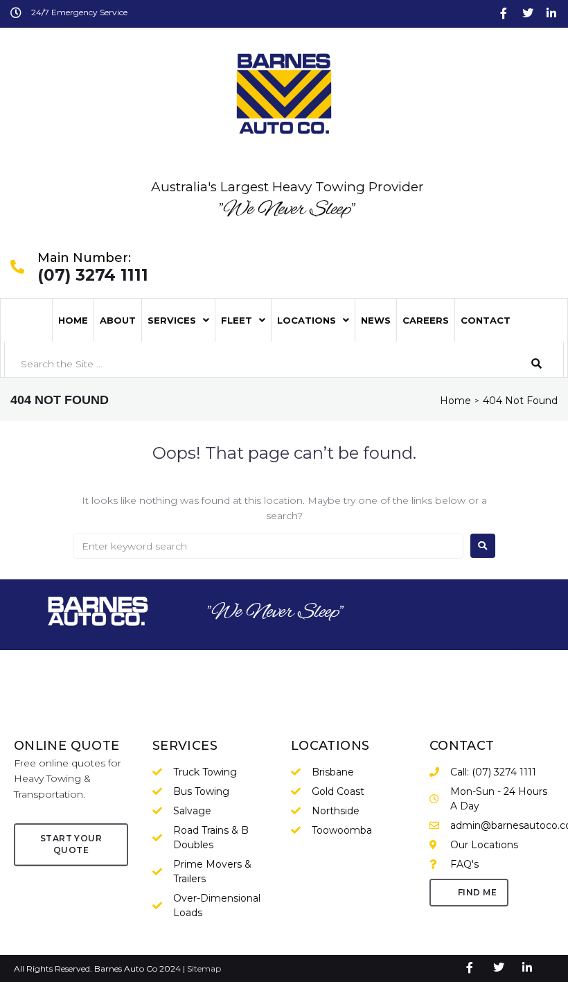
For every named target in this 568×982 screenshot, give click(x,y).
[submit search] (536, 363)
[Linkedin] (551, 13)
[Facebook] (503, 13)
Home (455, 400)
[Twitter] (528, 13)
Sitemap (204, 968)
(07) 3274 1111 (92, 276)
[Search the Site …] (261, 363)
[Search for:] (268, 546)
